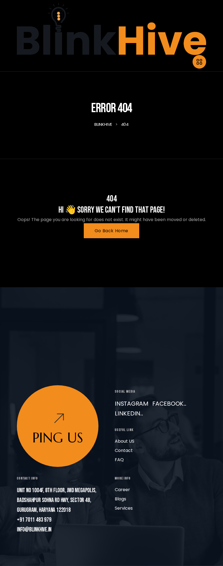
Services (124, 508)
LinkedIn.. (129, 413)
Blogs (120, 499)
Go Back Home (111, 231)
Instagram (131, 403)
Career (122, 490)
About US (124, 441)
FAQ (119, 460)
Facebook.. (169, 403)
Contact (124, 450)
